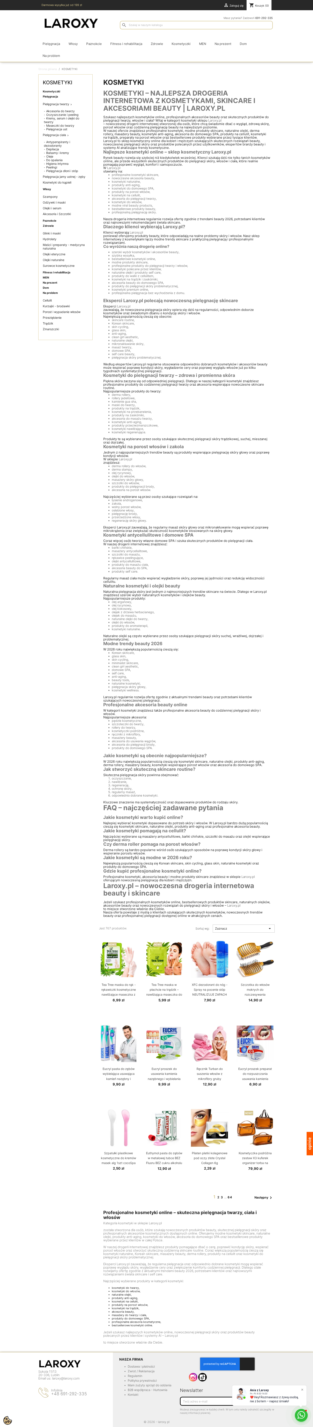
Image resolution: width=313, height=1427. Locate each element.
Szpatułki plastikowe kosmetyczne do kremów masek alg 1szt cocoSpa (118, 1158)
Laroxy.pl (215, 120)
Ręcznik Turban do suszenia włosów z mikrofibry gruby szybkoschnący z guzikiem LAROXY (210, 1078)
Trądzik (48, 323)
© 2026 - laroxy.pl (156, 1422)
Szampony (50, 196)
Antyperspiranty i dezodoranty (57, 143)
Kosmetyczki (51, 91)
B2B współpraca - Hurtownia (147, 1390)
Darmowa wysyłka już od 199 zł (62, 5)
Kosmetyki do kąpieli (57, 182)
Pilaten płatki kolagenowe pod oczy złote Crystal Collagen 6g (209, 1158)
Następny (263, 1197)
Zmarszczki (51, 329)
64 (230, 1197)
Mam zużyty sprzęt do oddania (149, 1385)
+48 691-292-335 (69, 1393)
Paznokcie (49, 220)
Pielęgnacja (50, 96)
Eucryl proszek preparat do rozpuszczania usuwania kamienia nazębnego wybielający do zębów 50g (255, 1078)
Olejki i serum (52, 208)
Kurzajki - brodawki (56, 306)
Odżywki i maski (54, 202)
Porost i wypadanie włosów (61, 312)
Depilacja (52, 149)
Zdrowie (48, 225)
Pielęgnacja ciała (54, 135)
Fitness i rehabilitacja (56, 272)
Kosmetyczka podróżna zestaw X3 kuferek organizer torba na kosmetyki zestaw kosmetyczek (255, 1162)
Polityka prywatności (142, 1380)
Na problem (50, 292)
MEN (46, 277)
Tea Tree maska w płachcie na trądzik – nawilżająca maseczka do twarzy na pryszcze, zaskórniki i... (164, 994)
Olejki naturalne (53, 260)
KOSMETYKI (57, 82)
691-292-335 (264, 18)
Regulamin (135, 1376)
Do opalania (54, 160)
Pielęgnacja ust (56, 129)
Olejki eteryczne (54, 254)
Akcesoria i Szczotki (57, 214)
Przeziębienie (52, 317)
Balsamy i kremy (57, 153)
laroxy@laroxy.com (66, 1378)
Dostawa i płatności (141, 1366)
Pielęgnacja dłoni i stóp (62, 171)
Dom (46, 287)
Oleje (49, 156)
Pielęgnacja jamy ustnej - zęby (64, 176)
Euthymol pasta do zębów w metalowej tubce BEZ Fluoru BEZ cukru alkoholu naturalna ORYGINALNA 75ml (164, 1162)
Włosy (47, 189)
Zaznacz (243, 928)
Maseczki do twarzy (60, 125)
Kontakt (133, 1394)
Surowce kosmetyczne (59, 265)
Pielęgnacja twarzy (56, 104)
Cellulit (47, 300)
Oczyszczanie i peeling (62, 114)
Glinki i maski (52, 233)
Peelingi (51, 167)
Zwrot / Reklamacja (141, 1371)
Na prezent (50, 282)
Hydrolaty (49, 239)
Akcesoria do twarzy (60, 111)
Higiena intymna (57, 163)
